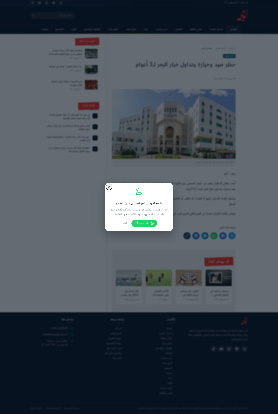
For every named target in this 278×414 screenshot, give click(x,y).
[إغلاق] (109, 186)
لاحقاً (125, 223)
